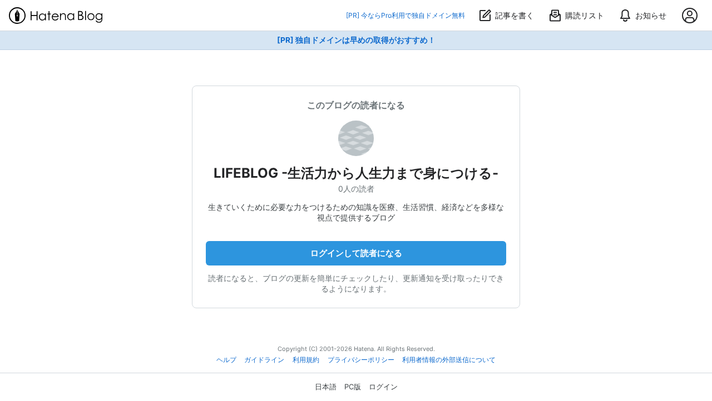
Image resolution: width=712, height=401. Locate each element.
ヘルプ (226, 360)
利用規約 (306, 360)
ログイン (383, 386)
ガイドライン (264, 360)
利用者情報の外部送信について (449, 360)
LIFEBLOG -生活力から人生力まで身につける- (356, 173)
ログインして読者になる (356, 253)
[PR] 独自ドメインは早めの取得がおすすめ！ (356, 40)
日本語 (326, 386)
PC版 (352, 386)
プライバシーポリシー (361, 360)
